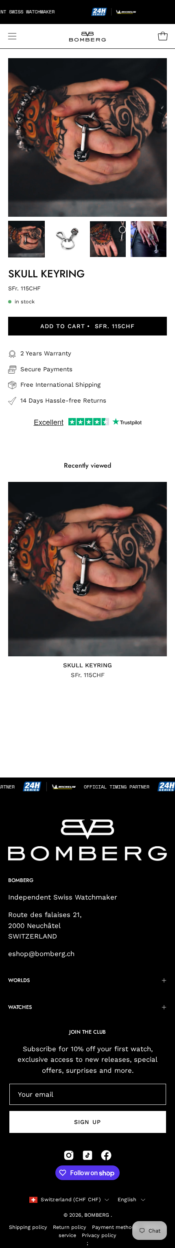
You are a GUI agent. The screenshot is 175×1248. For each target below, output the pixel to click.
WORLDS (19, 980)
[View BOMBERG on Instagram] (69, 1155)
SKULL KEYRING (87, 665)
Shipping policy (28, 1227)
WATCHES (20, 1007)
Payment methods (115, 1227)
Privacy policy (99, 1235)
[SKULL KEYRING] (26, 239)
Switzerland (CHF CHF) (70, 1199)
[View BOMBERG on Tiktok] (87, 1155)
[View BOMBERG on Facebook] (106, 1155)
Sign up (87, 1122)
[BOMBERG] (87, 36)
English (127, 1199)
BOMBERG (97, 1215)
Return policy (69, 1227)
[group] (87, 580)
